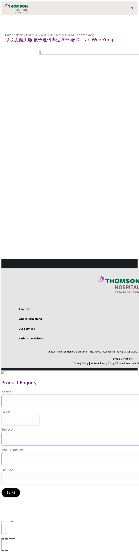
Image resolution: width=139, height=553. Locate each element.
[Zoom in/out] (2, 521)
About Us (25, 309)
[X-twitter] (130, 301)
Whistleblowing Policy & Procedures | (111, 363)
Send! (11, 492)
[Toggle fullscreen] (6, 521)
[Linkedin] (135, 301)
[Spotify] (124, 301)
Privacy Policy (81, 363)
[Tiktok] (119, 301)
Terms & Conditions (122, 358)
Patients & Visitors (31, 338)
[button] (132, 8)
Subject (7, 430)
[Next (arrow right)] (6, 528)
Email (6, 412)
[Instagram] (103, 301)
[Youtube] (113, 301)
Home (9, 35)
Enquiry (7, 470)
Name (6, 392)
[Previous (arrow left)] (2, 528)
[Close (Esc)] (13, 521)
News (19, 35)
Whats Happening (30, 319)
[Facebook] (108, 301)
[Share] (10, 521)
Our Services (27, 328)
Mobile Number (13, 450)
